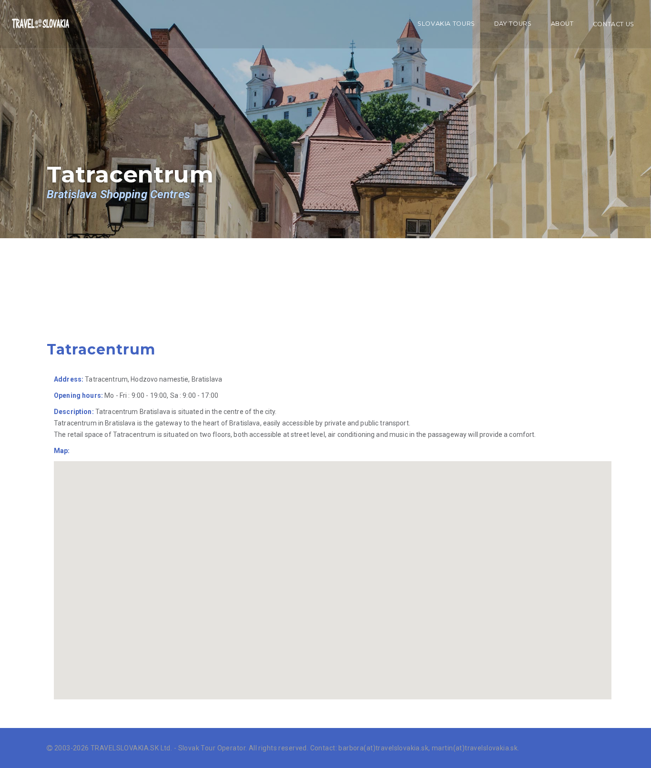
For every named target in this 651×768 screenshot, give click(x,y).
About (562, 23)
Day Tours (513, 23)
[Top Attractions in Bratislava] (40, 24)
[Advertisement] (198, 302)
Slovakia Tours (446, 23)
